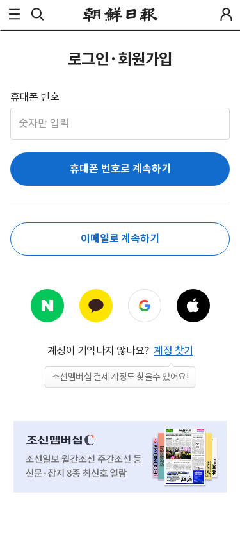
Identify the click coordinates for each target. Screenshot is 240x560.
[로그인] (226, 14)
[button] (14, 14)
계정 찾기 (173, 350)
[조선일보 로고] (120, 14)
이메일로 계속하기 (120, 238)
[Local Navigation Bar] (14, 14)
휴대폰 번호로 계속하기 (120, 169)
